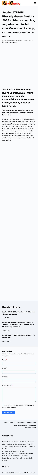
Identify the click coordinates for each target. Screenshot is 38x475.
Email (4, 368)
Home (5, 422)
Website (4, 377)
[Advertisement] (19, 66)
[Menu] (35, 3)
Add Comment (7, 385)
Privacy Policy (31, 422)
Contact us (20, 422)
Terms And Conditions (20, 425)
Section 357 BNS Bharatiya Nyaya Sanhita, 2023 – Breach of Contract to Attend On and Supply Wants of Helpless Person (18, 325)
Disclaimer (32, 425)
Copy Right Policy (30, 427)
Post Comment (9, 412)
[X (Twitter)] (5, 466)
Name (4, 360)
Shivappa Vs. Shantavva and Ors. (13, 451)
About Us (12, 422)
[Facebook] (3, 466)
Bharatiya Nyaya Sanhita (9, 42)
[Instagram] (8, 466)
